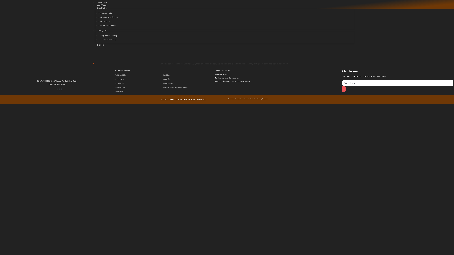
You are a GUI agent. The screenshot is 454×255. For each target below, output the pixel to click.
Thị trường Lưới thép (107, 40)
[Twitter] (442, 6)
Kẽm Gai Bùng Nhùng (107, 25)
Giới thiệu (102, 5)
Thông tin (102, 31)
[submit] (344, 89)
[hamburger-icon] (352, 2)
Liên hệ (100, 45)
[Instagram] (448, 6)
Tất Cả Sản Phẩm (105, 13)
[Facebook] (437, 6)
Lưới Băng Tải (104, 21)
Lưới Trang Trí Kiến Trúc (108, 17)
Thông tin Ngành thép (107, 36)
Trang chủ (102, 2)
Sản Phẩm (102, 8)
